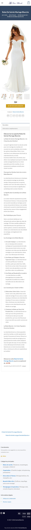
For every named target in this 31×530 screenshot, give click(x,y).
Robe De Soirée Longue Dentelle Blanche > (18, 435)
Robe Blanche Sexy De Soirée (8, 418)
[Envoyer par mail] (17, 115)
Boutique (12, 15)
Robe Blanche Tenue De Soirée (23, 418)
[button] (2, 3)
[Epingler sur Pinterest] (20, 115)
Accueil (4, 15)
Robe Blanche (23, 15)
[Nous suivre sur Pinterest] (4, 513)
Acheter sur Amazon (15, 106)
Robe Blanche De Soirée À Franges (8, 393)
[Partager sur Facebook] (11, 115)
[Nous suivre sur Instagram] (1, 513)
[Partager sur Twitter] (14, 115)
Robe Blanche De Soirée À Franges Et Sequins (23, 394)
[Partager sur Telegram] (23, 115)
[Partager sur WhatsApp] (8, 115)
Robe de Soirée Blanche (15, 16)
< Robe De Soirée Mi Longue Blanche (11, 432)
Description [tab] (5, 125)
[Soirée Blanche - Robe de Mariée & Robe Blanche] (15, 2)
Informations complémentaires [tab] (10, 128)
